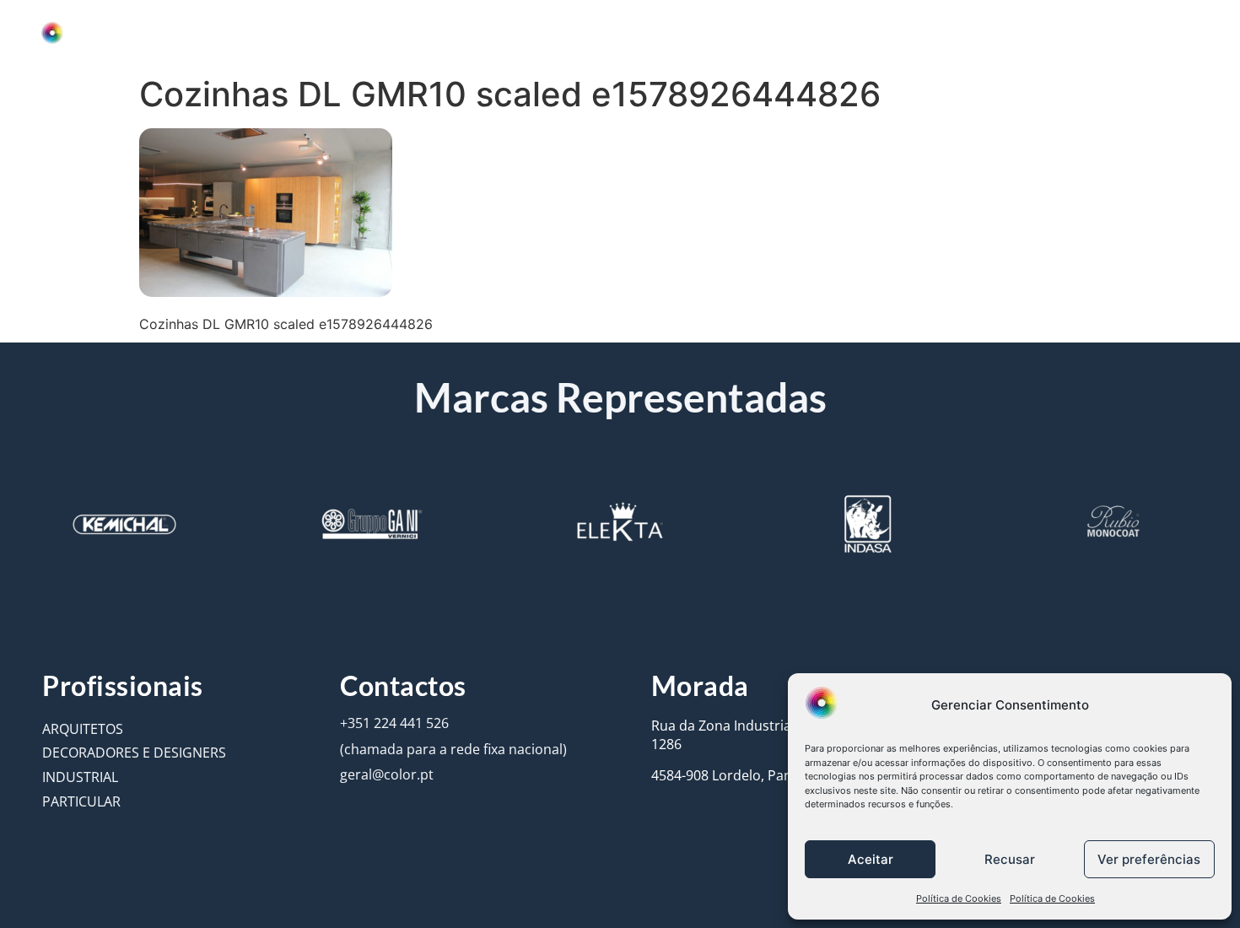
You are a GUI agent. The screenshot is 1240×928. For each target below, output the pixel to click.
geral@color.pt (387, 774)
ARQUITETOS (82, 729)
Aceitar (870, 859)
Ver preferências (1148, 859)
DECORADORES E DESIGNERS (134, 752)
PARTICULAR (81, 801)
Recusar (1009, 859)
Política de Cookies (958, 898)
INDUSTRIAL (80, 777)
